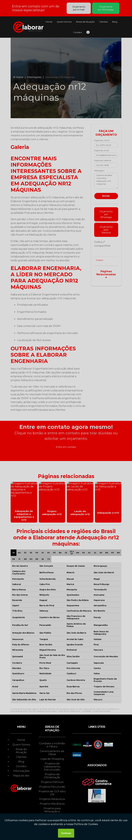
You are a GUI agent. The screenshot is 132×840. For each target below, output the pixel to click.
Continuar (66, 833)
